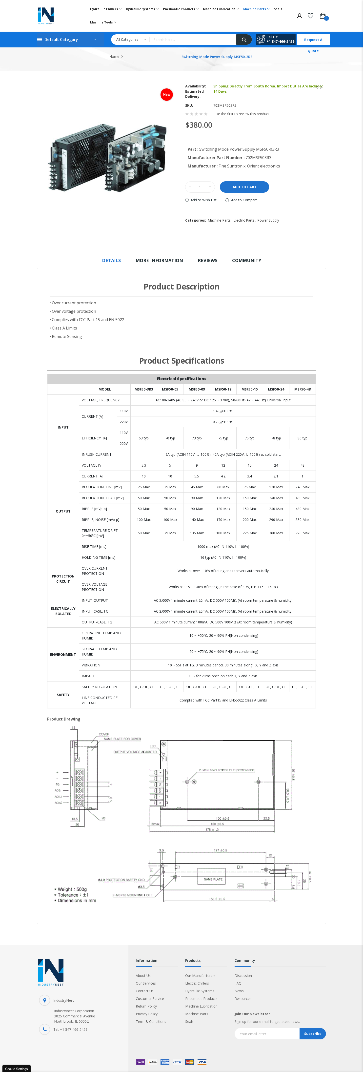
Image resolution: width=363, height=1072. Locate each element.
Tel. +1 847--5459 (70, 1029)
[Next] (319, 87)
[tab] (111, 262)
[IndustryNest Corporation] (58, 15)
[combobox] (193, 39)
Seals (189, 1021)
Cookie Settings (16, 1069)
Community (246, 260)
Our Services (146, 983)
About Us (143, 975)
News (239, 991)
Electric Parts (245, 220)
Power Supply (268, 220)
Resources (243, 998)
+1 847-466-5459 (280, 41)
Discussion (243, 975)
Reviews (207, 260)
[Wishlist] (310, 15)
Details (111, 260)
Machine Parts (221, 220)
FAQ (238, 983)
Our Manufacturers (200, 975)
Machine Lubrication (201, 1006)
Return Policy (146, 1006)
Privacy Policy (147, 1013)
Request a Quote (313, 41)
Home (114, 56)
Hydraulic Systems (199, 991)
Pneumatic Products (201, 998)
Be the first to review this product (242, 114)
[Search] (244, 39)
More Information (159, 260)
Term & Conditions (151, 1021)
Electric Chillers (197, 983)
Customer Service (150, 998)
